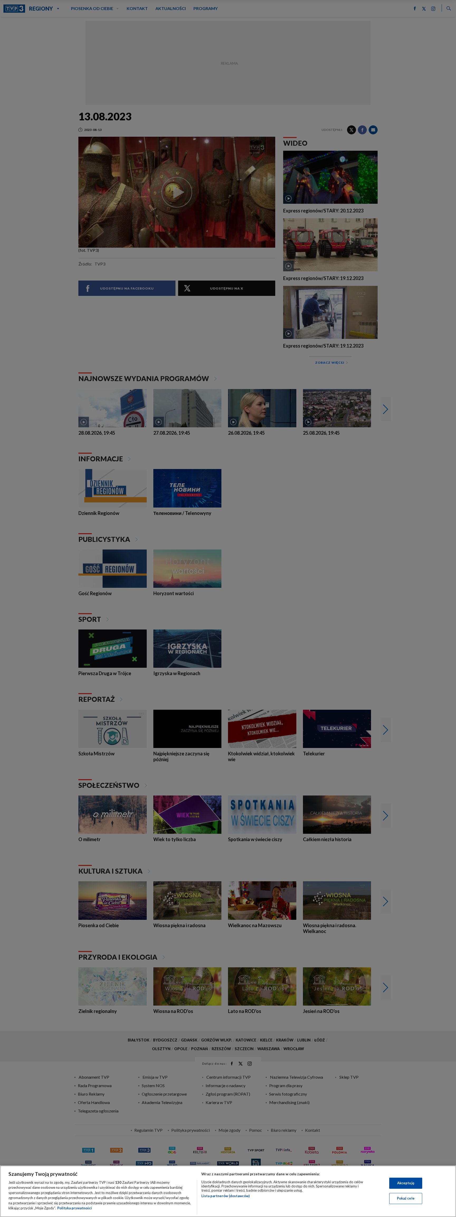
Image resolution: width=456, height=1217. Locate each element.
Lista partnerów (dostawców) (225, 1196)
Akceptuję (405, 1183)
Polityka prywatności (74, 1208)
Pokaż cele (406, 1198)
